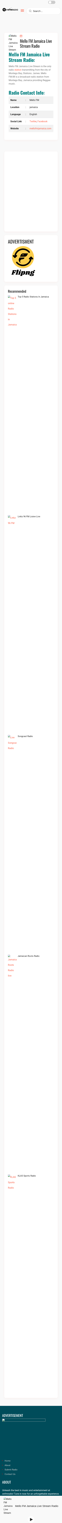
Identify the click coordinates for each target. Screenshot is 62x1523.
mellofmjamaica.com (40, 128)
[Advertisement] (31, 193)
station (17, 69)
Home (8, 1461)
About (7, 1465)
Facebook (42, 121)
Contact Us (10, 1474)
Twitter (33, 121)
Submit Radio (11, 1469)
